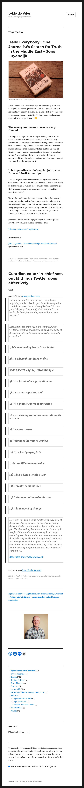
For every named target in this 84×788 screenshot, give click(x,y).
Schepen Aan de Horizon (23, 705)
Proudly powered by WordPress (31, 781)
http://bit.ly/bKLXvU (31, 570)
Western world (38, 261)
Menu (71, 15)
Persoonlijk (15, 689)
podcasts (14, 695)
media (10, 261)
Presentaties (16, 708)
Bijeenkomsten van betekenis (23, 671)
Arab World (34, 258)
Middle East (18, 261)
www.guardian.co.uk (31, 296)
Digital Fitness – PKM (22, 698)
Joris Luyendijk (53, 258)
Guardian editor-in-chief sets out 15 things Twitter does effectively (35, 278)
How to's (14, 686)
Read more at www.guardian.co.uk (26, 557)
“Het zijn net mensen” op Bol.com (23, 229)
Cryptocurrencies (18, 674)
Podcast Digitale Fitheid (20, 597)
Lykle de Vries (19, 13)
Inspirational (43, 258)
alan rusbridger (29, 576)
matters (39, 576)
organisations (52, 576)
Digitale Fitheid (17, 680)
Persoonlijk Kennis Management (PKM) (28, 692)
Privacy (14, 711)
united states (27, 261)
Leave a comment (51, 261)
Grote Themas (17, 683)
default (19, 576)
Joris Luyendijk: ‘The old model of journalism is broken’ (32, 244)
